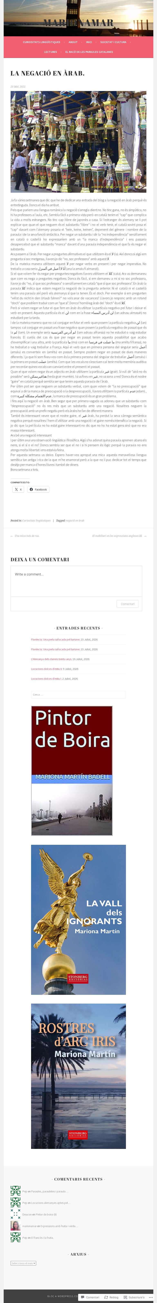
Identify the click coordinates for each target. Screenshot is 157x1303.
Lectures (50, 52)
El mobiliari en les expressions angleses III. (117, 536)
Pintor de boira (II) (46, 1214)
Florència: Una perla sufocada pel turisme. (55, 639)
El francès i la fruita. (42, 1238)
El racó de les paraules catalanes (89, 52)
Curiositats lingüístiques (41, 42)
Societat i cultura (113, 42)
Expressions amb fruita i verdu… (59, 1226)
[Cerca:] (78, 694)
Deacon (27, 1214)
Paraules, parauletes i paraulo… (49, 1191)
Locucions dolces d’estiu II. (46, 669)
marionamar (78, 22)
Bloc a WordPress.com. (64, 1296)
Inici (89, 42)
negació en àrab (75, 520)
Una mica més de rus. (26, 536)
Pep (24, 1191)
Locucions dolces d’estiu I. (46, 678)
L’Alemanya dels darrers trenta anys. (51, 659)
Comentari (128, 604)
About (73, 42)
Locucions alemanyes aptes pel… (51, 1203)
